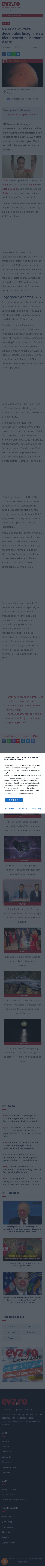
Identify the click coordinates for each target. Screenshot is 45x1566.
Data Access (22, 809)
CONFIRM (13, 800)
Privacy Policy (36, 809)
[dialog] (22, 783)
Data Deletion (9, 809)
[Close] (40, 757)
